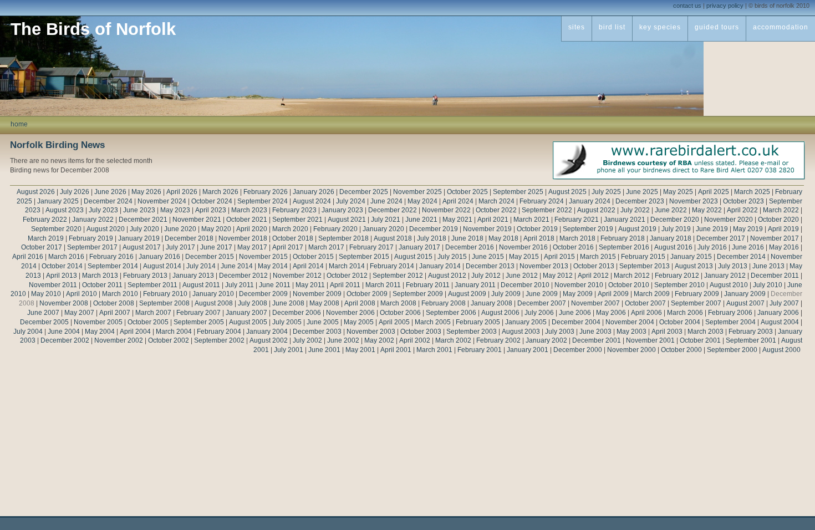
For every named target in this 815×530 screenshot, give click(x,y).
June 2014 (237, 266)
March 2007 (153, 313)
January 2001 (527, 350)
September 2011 (152, 285)
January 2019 (139, 238)
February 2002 (498, 340)
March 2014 (347, 266)
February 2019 (91, 238)
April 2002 (414, 340)
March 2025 (752, 192)
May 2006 (611, 313)
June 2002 (343, 340)
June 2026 (110, 192)
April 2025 (713, 192)
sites (576, 27)
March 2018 (577, 238)
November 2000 (631, 350)
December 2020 (674, 219)
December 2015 (209, 257)
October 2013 (593, 266)
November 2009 (317, 294)
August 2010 (729, 285)
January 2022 (93, 219)
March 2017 (326, 247)
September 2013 (644, 266)
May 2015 (524, 257)
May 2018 (503, 238)
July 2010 (767, 285)
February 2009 (697, 294)
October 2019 (537, 229)
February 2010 (165, 294)
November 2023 (693, 201)
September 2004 (730, 322)
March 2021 (531, 219)
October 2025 (467, 192)
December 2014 (741, 257)
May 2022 (707, 210)
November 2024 (161, 201)
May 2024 (422, 201)
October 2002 (168, 340)
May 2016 (784, 247)
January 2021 (624, 219)
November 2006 (350, 313)
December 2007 (541, 303)
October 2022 (496, 210)
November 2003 (371, 331)
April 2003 (666, 331)
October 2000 (681, 350)
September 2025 (518, 192)
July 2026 (74, 192)
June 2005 (323, 322)
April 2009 (613, 294)
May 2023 (175, 210)
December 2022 (392, 210)
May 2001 (360, 350)
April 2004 (135, 331)
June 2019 (712, 229)
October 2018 (292, 238)
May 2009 (578, 294)
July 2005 (287, 322)
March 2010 (120, 294)
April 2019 (783, 229)
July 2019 (676, 229)
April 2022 (742, 210)
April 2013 (61, 275)
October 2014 (62, 266)
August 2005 (248, 322)
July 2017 (180, 247)
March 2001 (434, 350)
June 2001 (324, 350)
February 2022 (45, 219)
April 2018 (538, 238)
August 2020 (105, 229)
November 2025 (417, 192)
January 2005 (526, 322)
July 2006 (539, 313)
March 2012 (632, 275)
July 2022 (635, 210)
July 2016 (712, 247)
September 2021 (297, 219)
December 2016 (469, 247)
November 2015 (263, 257)
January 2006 (778, 313)
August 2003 (521, 331)
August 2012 (447, 275)
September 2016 (624, 247)
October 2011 (102, 285)
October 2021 (246, 219)
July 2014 (201, 266)
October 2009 (367, 294)
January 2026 (313, 192)
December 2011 (775, 275)
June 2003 (595, 331)
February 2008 (443, 303)
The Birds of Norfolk (93, 29)
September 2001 (751, 340)
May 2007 (79, 313)
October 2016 (573, 247)
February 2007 (198, 313)
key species (660, 27)
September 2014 (113, 266)
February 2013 (145, 275)
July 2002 (307, 340)
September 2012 (398, 275)
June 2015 (488, 257)
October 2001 (700, 340)
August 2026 (36, 192)
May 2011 (310, 285)
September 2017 (92, 247)
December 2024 (108, 201)
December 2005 (44, 322)
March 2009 (652, 294)
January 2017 (419, 247)
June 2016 (748, 247)
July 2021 (385, 219)
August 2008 (214, 303)
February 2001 (479, 350)
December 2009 (263, 294)
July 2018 (431, 238)
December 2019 (433, 229)
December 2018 (189, 238)
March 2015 (598, 257)
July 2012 (486, 275)
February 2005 (478, 322)
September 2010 (679, 285)
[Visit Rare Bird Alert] (679, 160)
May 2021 (457, 219)
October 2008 (113, 303)
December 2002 (64, 340)
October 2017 (41, 247)
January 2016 (159, 257)
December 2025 (363, 192)
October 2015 (313, 257)
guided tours (717, 27)
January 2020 (383, 229)
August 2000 (781, 350)
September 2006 (451, 313)
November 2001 (650, 340)
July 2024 (350, 201)
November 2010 (578, 285)
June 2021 (421, 219)
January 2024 (589, 201)
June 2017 (216, 247)
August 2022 (596, 210)
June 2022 (671, 210)
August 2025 (567, 192)
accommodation (780, 27)
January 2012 (725, 275)
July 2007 (784, 303)
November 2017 (774, 238)
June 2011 (275, 285)
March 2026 (220, 192)
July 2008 (252, 303)
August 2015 (413, 257)
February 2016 (111, 257)
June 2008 (288, 303)
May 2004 (100, 331)
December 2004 (576, 322)
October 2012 (347, 275)
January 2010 (213, 294)
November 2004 (629, 322)
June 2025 (642, 192)
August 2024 (312, 201)
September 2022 (547, 210)
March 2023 (249, 210)
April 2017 (287, 247)
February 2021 (576, 219)
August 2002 (268, 340)
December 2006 (296, 313)
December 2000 (577, 350)
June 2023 (139, 210)
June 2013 (768, 266)
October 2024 (211, 201)
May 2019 (748, 229)
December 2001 (596, 340)
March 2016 (66, 257)
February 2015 (643, 257)
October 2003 (420, 331)
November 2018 (242, 238)
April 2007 (114, 313)
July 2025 (606, 192)
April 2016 (27, 257)
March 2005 (433, 322)
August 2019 (637, 229)
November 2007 (595, 303)
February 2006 (730, 313)
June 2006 (575, 313)
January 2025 (58, 201)
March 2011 (383, 285)
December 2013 (490, 266)
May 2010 (46, 294)
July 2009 (506, 294)
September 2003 (471, 331)
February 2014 (392, 266)
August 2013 (694, 266)
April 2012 (593, 275)
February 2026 (265, 192)
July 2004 (28, 331)
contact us (687, 5)
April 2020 (251, 229)
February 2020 (335, 229)
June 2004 (64, 331)
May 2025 (678, 192)
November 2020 (728, 219)
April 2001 (395, 350)
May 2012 (558, 275)
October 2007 (645, 303)
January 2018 (670, 238)
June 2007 (43, 313)
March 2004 (174, 331)
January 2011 (475, 285)
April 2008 (359, 303)
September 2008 (164, 303)
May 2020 (216, 229)
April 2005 (394, 322)
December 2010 (525, 285)
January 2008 (491, 303)
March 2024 (496, 201)
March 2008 (398, 303)
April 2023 (210, 210)
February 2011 (428, 285)
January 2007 (246, 313)
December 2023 (639, 201)
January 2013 (193, 275)
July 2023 (103, 210)
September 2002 (219, 340)
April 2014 (308, 266)
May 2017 (252, 247)
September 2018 (343, 238)
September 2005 (199, 322)
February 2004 (219, 331)
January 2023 (342, 210)
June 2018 (467, 238)
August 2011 (201, 285)
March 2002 (453, 340)
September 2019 (588, 229)
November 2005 (98, 322)
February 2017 (371, 247)
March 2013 (100, 275)
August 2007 (745, 303)
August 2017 (142, 247)
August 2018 (393, 238)
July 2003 (559, 331)
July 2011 (239, 285)
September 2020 (56, 229)
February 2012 (677, 275)
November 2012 (297, 275)
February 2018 (622, 238)
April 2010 (81, 294)
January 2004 (267, 331)
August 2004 (780, 322)
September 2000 (732, 350)
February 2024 (541, 201)
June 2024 (386, 201)
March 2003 (705, 331)
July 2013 (732, 266)
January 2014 (440, 266)
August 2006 (500, 313)
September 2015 (364, 257)
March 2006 (685, 313)
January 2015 (691, 257)
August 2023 (64, 210)
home (19, 124)
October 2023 (743, 201)
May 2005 (359, 322)
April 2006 (646, 313)
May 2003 (631, 331)
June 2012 (522, 275)
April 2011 (345, 285)
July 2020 (144, 229)
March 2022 (781, 210)
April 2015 (559, 257)
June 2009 (542, 294)
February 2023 (294, 210)
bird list (612, 27)
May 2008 (324, 303)
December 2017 (720, 238)
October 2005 (148, 322)
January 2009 (745, 294)
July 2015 (452, 257)
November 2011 (53, 285)
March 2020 (290, 229)
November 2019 (487, 229)
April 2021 (492, 219)
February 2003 (751, 331)
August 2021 (347, 219)
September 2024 (262, 201)
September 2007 (696, 303)
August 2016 (673, 247)
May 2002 (379, 340)
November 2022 (446, 210)
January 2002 (546, 340)
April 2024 (457, 201)
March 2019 (46, 238)
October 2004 (679, 322)
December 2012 (243, 275)
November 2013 (543, 266)
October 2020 (778, 219)
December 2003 (317, 331)
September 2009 (418, 294)
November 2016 (523, 247)
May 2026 (146, 192)
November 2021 (196, 219)
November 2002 (118, 340)
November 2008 (63, 303)
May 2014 (273, 266)
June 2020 (180, 229)
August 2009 (467, 294)
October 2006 (400, 313)
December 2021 (143, 219)
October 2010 (628, 285)
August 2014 (162, 266)
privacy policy (724, 5)
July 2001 (288, 350)
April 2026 (181, 192)
